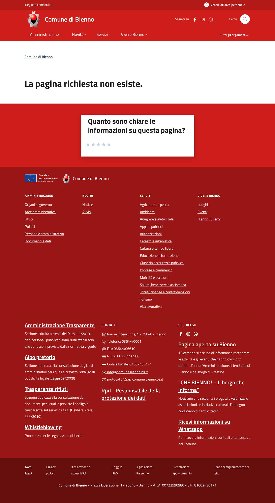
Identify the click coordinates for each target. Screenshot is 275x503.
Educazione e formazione (159, 255)
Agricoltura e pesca (154, 204)
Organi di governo (38, 204)
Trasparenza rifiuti (46, 389)
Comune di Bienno (39, 56)
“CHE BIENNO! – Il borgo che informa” (211, 386)
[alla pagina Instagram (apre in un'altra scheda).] (201, 19)
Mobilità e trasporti (154, 277)
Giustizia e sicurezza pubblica (162, 263)
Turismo (146, 299)
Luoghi (202, 204)
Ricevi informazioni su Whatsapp (204, 425)
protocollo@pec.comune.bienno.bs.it (134, 379)
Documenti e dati (38, 241)
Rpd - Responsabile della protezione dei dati (130, 394)
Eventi (202, 212)
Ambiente (147, 212)
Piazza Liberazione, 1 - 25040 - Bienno (139, 334)
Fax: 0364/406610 (120, 348)
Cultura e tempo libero (157, 248)
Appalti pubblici (151, 226)
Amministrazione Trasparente (60, 325)
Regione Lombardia (38, 4)
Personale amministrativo (44, 233)
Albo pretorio (40, 357)
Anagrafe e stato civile (157, 219)
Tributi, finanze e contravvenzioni (165, 292)
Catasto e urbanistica (156, 241)
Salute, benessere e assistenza (163, 284)
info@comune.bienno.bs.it (127, 372)
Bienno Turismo (209, 219)
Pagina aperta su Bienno (207, 344)
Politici (30, 226)
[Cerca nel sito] (245, 19)
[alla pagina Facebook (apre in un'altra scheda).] (193, 19)
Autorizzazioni (151, 233)
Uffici (29, 219)
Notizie (87, 204)
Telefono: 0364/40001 (123, 341)
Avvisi (86, 212)
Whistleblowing (43, 427)
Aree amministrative (40, 212)
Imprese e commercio (156, 270)
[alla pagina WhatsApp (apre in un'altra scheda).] (209, 19)
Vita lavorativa (151, 306)
